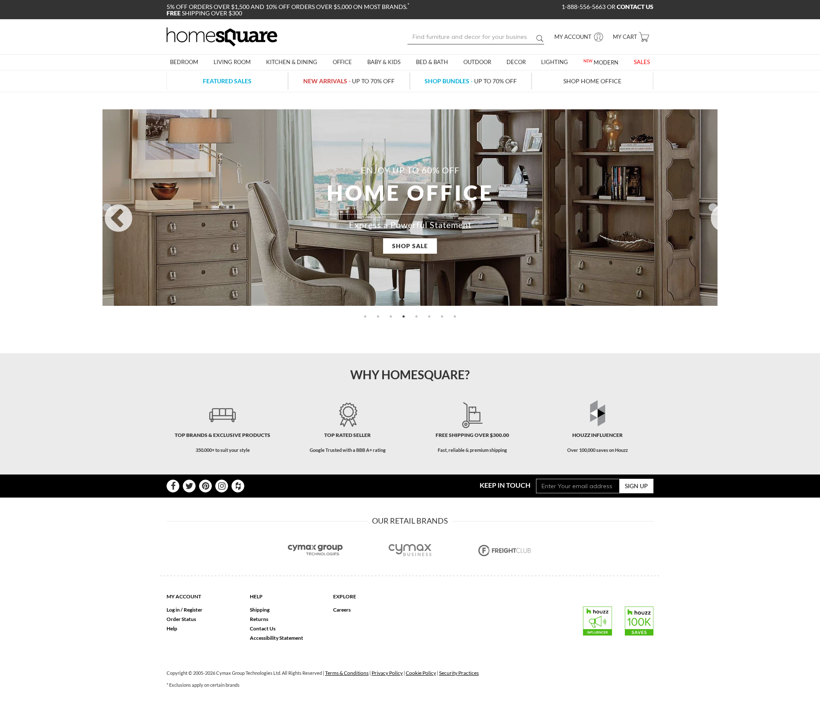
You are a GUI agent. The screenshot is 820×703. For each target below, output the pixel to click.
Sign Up (636, 485)
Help (172, 628)
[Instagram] (221, 486)
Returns (259, 619)
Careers (342, 609)
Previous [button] (106, 207)
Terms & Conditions (347, 673)
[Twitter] (189, 486)
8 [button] (455, 316)
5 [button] (416, 316)
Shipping (259, 609)
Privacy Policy (387, 673)
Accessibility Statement (276, 638)
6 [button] (429, 316)
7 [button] (442, 316)
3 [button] (391, 316)
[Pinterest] (205, 486)
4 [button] (403, 316)
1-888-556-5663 (584, 6)
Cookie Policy (421, 673)
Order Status (181, 619)
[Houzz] (237, 486)
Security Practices (459, 673)
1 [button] (365, 316)
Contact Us (262, 628)
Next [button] (713, 207)
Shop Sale (410, 245)
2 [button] (378, 316)
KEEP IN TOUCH (505, 485)
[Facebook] (173, 486)
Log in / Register (184, 609)
